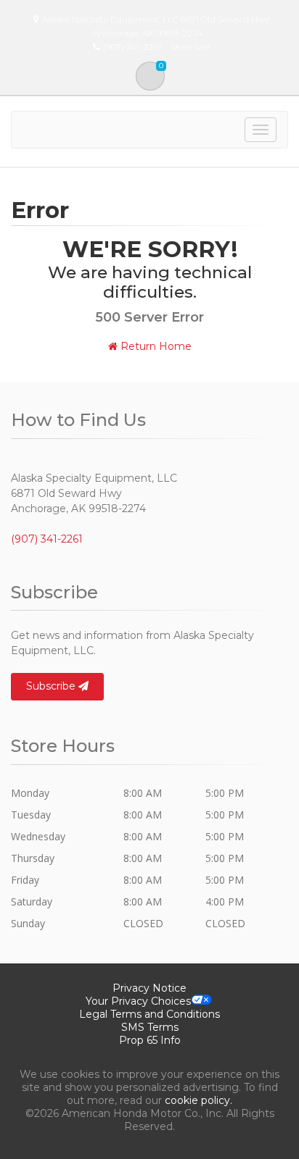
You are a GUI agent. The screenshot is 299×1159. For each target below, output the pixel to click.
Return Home (155, 346)
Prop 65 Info (150, 1040)
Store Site (190, 46)
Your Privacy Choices (138, 1001)
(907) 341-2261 (47, 538)
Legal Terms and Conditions (149, 1014)
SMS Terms (150, 1027)
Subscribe (52, 686)
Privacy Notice (149, 988)
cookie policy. (198, 1100)
